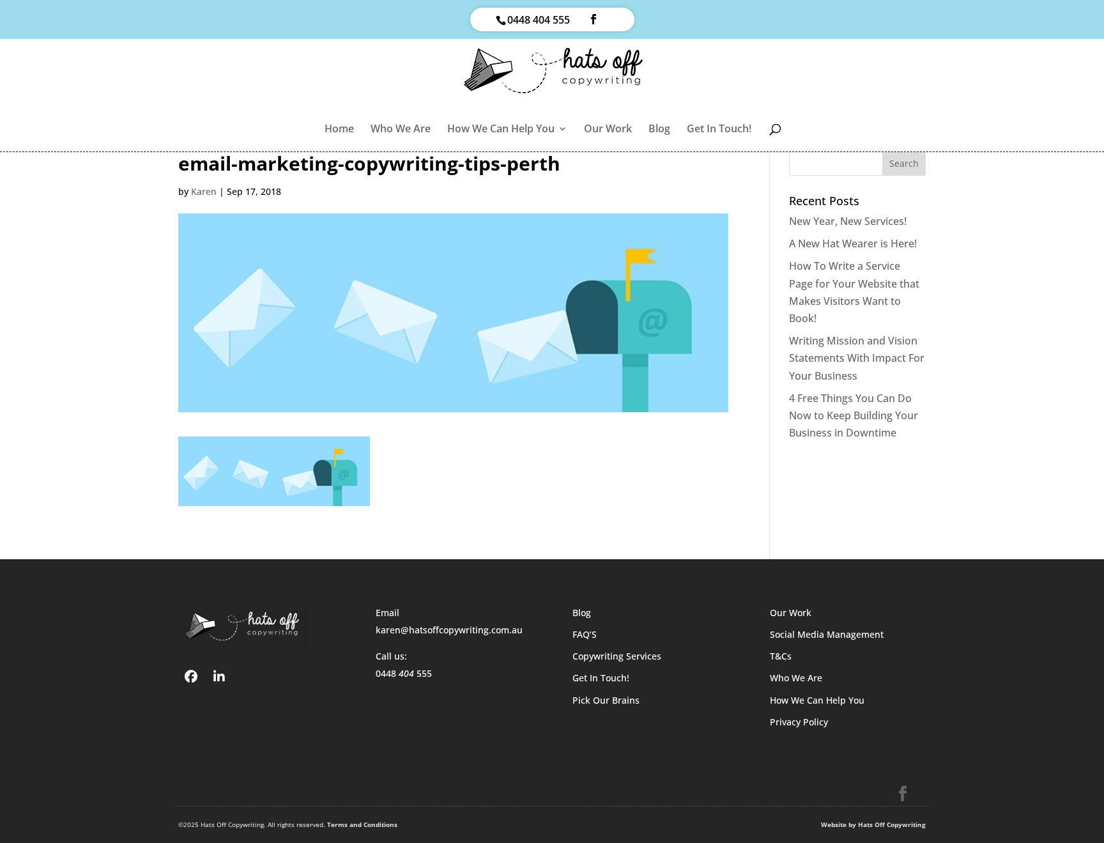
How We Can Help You (501, 129)
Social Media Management (827, 634)
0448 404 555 (538, 20)
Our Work (608, 129)
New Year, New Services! (848, 221)
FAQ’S (584, 634)
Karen (204, 191)
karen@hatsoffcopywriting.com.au (449, 630)
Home (339, 129)
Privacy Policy (799, 722)
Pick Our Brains (606, 700)
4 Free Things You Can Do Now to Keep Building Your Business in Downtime (853, 415)
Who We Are (401, 129)
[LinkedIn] (219, 675)
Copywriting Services (616, 656)
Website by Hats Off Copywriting (873, 824)
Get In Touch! (719, 129)
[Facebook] (191, 675)
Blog (659, 129)
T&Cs (781, 656)
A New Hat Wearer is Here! (853, 243)
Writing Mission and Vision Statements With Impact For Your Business (856, 358)
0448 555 (404, 673)
